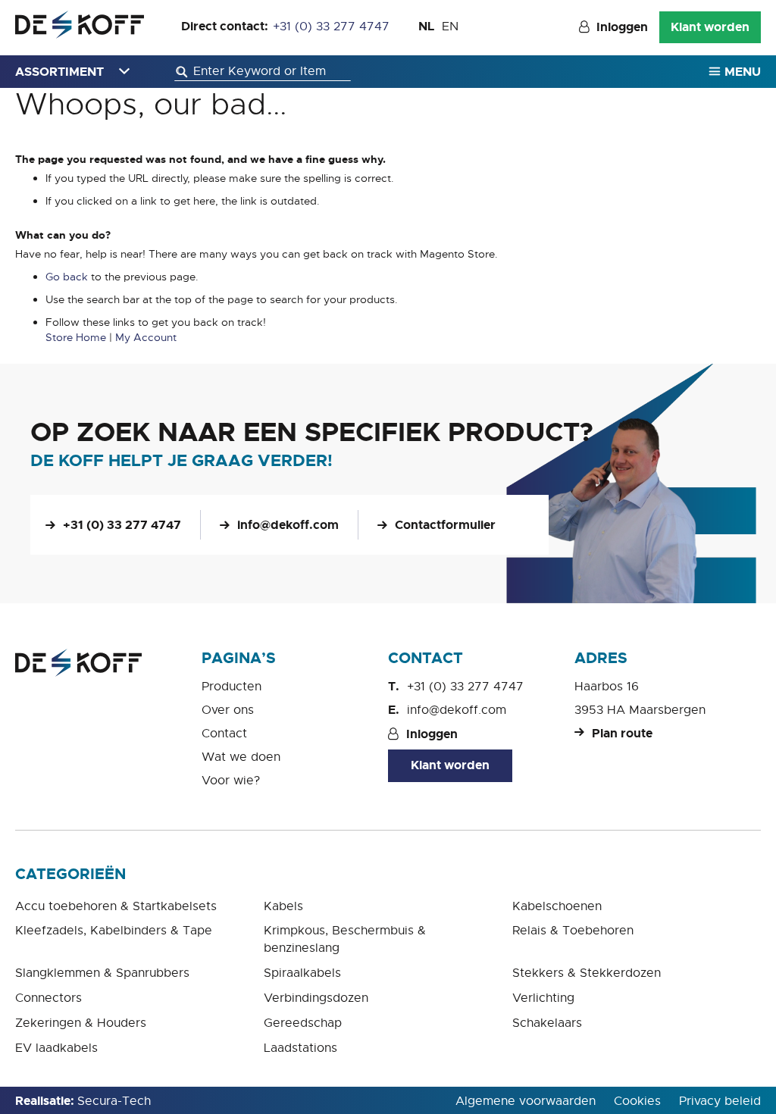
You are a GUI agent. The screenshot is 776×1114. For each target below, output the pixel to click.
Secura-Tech (114, 1101)
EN (450, 26)
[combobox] (262, 71)
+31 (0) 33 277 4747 (331, 26)
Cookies (637, 1101)
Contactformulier (445, 525)
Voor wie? (231, 780)
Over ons (228, 710)
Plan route (622, 733)
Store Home (75, 337)
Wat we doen (241, 757)
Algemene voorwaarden (525, 1101)
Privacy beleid (720, 1101)
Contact (224, 733)
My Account (146, 337)
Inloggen (622, 27)
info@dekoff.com (288, 525)
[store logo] (79, 25)
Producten (231, 686)
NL (426, 26)
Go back (66, 276)
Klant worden (710, 27)
